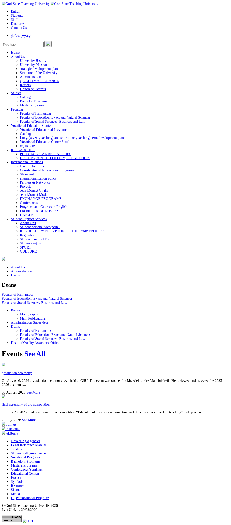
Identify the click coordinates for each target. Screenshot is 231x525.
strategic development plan (39, 69)
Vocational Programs (25, 457)
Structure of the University (39, 73)
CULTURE (28, 251)
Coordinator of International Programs (47, 170)
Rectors (25, 85)
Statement (27, 174)
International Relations (27, 162)
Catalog (25, 97)
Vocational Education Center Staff (44, 142)
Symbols (17, 482)
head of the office (32, 166)
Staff (14, 19)
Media (15, 494)
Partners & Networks (35, 182)
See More (33, 392)
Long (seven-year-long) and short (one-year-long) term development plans (72, 138)
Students (17, 15)
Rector (15, 310)
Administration (30, 77)
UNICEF (26, 215)
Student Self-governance (28, 453)
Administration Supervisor (29, 322)
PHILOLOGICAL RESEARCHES (45, 154)
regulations (27, 146)
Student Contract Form (36, 239)
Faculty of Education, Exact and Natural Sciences (55, 117)
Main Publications (33, 318)
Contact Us (19, 28)
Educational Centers (25, 473)
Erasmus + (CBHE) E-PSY (39, 211)
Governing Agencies (25, 441)
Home (15, 52)
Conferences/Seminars (27, 469)
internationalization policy (38, 178)
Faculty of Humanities (35, 113)
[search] (48, 44)
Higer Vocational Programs (30, 498)
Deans (15, 275)
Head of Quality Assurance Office (35, 343)
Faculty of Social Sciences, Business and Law (52, 121)
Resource (17, 486)
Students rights (30, 243)
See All (34, 354)
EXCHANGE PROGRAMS (41, 198)
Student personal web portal (40, 227)
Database (17, 23)
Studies (16, 93)
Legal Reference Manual (28, 445)
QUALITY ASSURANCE (39, 81)
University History (33, 60)
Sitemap (16, 490)
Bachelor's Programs (25, 461)
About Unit (28, 223)
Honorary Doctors (33, 89)
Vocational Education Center (31, 125)
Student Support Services (29, 219)
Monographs (29, 314)
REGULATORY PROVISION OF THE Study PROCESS (62, 231)
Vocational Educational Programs (43, 129)
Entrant (16, 11)
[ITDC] (29, 521)
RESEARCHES (23, 150)
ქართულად (21, 35)
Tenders (16, 449)
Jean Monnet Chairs (34, 190)
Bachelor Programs (33, 101)
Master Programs (32, 105)
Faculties (17, 109)
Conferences (29, 203)
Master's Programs (24, 465)
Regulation (27, 235)
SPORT (25, 247)
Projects (25, 186)
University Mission (33, 65)
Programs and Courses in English (43, 207)
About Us (18, 56)
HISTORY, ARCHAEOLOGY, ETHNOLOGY (55, 158)
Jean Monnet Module (35, 194)
